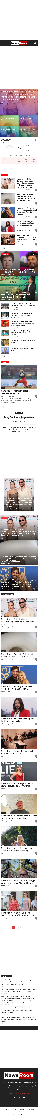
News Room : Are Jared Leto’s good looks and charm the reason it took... (26, 225)
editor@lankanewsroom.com (22, 1093)
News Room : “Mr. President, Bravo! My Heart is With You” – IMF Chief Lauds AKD (18, 271)
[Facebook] (14, 1097)
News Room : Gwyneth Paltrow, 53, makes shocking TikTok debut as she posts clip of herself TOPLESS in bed (18, 558)
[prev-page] (2, 248)
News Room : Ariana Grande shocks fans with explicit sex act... (17, 752)
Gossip (3, 616)
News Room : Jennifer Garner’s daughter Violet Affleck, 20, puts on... (18, 914)
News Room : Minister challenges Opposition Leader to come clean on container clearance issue (22, 323)
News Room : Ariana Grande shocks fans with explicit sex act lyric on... (28, 129)
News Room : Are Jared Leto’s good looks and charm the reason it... (9, 129)
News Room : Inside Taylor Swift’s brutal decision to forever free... (17, 784)
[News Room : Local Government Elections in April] (5, 342)
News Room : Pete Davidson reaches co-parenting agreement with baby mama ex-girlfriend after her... (25, 183)
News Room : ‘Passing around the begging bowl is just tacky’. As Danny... (28, 118)
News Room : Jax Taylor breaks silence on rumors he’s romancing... (19, 817)
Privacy (14, 1109)
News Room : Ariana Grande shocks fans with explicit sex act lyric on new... (26, 238)
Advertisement (22, 1109)
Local (3, 388)
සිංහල (19, 1111)
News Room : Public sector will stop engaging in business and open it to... (19, 428)
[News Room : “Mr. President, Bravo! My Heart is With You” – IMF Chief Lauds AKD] (19, 263)
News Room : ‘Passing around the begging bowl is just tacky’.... (16, 687)
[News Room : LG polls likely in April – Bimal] (5, 350)
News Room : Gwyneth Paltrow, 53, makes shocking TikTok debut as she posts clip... (26, 197)
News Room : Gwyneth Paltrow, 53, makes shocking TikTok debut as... (17, 655)
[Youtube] (24, 1097)
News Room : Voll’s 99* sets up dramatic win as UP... (15, 392)
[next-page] (4, 248)
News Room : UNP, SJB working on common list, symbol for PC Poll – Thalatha (21, 332)
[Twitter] (19, 1097)
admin (3, 102)
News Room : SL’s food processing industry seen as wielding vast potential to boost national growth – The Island (19, 294)
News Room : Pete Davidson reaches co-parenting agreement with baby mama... (18, 621)
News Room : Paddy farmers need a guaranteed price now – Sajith (22, 314)
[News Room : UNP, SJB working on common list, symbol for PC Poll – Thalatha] (5, 333)
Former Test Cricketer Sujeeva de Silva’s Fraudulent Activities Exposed (19, 418)
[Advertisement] (19, 20)
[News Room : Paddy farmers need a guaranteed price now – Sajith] (5, 315)
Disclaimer (7, 1109)
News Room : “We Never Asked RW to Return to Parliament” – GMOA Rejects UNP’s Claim (23, 305)
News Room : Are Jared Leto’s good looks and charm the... (17, 720)
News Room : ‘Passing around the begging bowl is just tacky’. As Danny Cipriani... (27, 211)
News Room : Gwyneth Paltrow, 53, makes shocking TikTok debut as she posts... (9, 118)
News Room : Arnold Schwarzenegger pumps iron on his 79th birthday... (18, 881)
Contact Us (31, 1109)
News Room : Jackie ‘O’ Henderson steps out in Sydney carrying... (17, 849)
